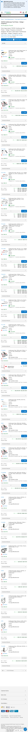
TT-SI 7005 (3, 124)
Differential (4, 35)
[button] (2, 12)
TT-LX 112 (3, 300)
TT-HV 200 (3, 172)
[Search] (26, 16)
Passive (9, 35)
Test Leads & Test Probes (20, 19)
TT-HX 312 (3, 198)
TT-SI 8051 (3, 447)
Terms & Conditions (5, 717)
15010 (2, 50)
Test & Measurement (9, 19)
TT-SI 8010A (3, 75)
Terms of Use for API (14, 717)
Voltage (13, 35)
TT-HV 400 (3, 248)
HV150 (2, 570)
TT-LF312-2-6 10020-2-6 (4, 546)
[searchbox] (13, 16)
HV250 (2, 497)
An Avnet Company (5, 724)
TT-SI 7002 (3, 149)
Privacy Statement (4, 715)
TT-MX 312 (3, 274)
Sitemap (21, 717)
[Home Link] (10, 12)
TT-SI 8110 (3, 375)
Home (2, 19)
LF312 (2, 595)
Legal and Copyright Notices (15, 715)
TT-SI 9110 (3, 646)
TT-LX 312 (3, 324)
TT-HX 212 (3, 224)
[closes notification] (26, 1)
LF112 (2, 621)
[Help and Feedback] (25, 729)
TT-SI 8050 (3, 350)
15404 (2, 423)
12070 (2, 399)
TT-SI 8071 (3, 99)
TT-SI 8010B (3, 472)
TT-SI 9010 (3, 522)
